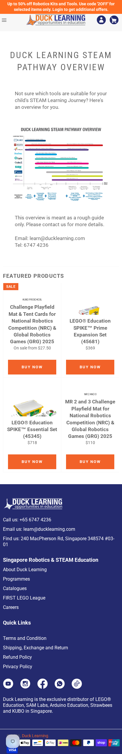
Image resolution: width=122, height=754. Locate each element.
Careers (11, 607)
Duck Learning (35, 735)
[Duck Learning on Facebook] (42, 687)
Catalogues (15, 588)
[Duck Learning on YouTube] (8, 687)
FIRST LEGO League (24, 598)
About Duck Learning (25, 569)
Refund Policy (17, 657)
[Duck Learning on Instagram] (25, 687)
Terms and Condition (24, 638)
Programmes (16, 579)
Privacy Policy (17, 666)
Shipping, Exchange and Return (35, 647)
